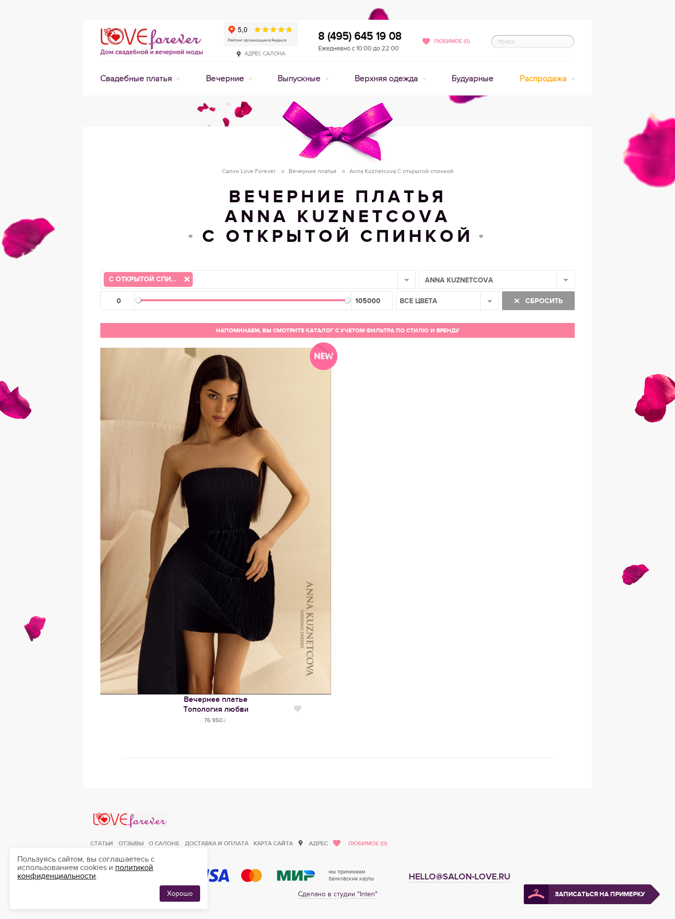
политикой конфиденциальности (85, 872)
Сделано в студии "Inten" (338, 894)
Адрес (318, 843)
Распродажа (544, 79)
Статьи (101, 843)
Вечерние (226, 79)
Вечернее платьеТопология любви (216, 704)
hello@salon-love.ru (459, 877)
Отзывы (131, 843)
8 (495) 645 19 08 (360, 36)
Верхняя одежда (387, 79)
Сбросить (543, 301)
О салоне (164, 843)
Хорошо (180, 893)
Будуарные (473, 79)
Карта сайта (273, 843)
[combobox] (258, 279)
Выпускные (300, 79)
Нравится (297, 708)
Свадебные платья (137, 79)
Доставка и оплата (217, 843)
